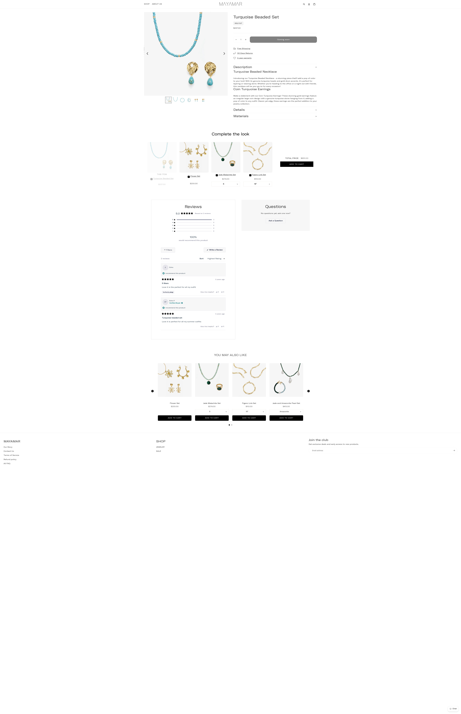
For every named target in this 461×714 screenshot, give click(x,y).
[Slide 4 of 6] (189, 100)
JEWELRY (160, 447)
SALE (158, 451)
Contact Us (9, 451)
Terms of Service (11, 455)
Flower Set (195, 176)
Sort (202, 259)
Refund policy (10, 459)
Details (239, 109)
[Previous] (152, 391)
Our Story (8, 447)
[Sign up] (454, 450)
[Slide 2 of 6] (175, 100)
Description (242, 67)
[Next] (308, 391)
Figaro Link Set (259, 175)
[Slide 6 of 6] (203, 100)
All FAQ (7, 463)
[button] (193, 219)
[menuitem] (147, 4)
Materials (241, 116)
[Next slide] (225, 54)
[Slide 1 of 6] (168, 100)
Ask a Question (277, 221)
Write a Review (217, 250)
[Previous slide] (146, 54)
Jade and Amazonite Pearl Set (286, 403)
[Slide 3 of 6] (182, 100)
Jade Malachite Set (227, 175)
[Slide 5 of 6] (196, 100)
